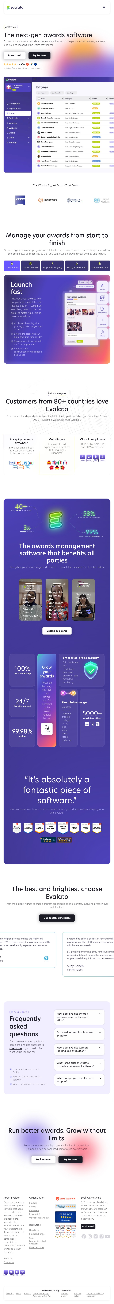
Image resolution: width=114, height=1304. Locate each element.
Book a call (88, 1226)
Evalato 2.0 (34, 1214)
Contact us (9, 1262)
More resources (36, 1247)
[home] (15, 7)
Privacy (27, 1293)
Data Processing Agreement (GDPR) (41, 1294)
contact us (16, 1048)
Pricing (32, 1207)
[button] (104, 7)
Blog (31, 1237)
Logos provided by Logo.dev (95, 1294)
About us (8, 1258)
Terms (18, 1293)
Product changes (37, 1234)
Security (10, 1293)
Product (33, 1203)
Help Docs (34, 1230)
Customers (34, 1210)
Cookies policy (64, 1294)
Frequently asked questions (37, 1242)
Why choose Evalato (39, 1218)
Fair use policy (77, 1294)
